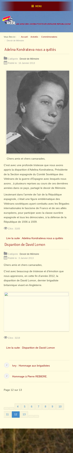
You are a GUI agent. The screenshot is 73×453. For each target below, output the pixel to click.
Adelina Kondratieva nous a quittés (30, 49)
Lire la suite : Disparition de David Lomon (30, 347)
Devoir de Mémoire (29, 59)
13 (24, 414)
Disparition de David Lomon (24, 244)
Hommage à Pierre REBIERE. (29, 376)
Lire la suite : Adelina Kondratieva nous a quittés (34, 238)
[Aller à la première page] (6, 408)
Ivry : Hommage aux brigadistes (31, 365)
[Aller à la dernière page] (36, 416)
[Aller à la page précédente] (11, 408)
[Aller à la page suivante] (31, 416)
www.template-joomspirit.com (1, 435)
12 (15, 414)
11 (7, 414)
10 (60, 406)
